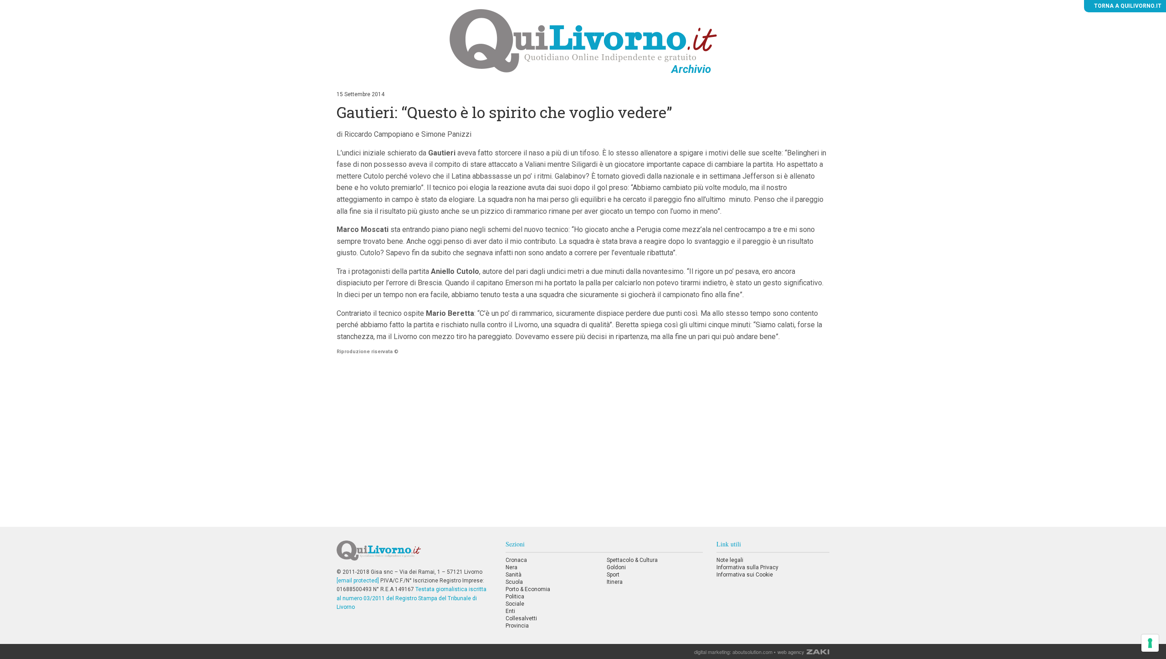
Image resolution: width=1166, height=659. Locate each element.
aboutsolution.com (752, 651)
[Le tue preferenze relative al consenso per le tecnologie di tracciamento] (1150, 643)
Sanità (514, 574)
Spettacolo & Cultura (632, 560)
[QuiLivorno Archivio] (583, 40)
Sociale (515, 604)
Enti (510, 611)
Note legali (729, 560)
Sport (613, 574)
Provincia (517, 626)
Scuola (514, 582)
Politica (515, 596)
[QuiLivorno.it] (414, 554)
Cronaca (516, 560)
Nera (511, 567)
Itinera (615, 582)
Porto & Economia (528, 589)
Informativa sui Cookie (744, 574)
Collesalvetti (521, 618)
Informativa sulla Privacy (747, 567)
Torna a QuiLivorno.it (1127, 6)
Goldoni (616, 567)
